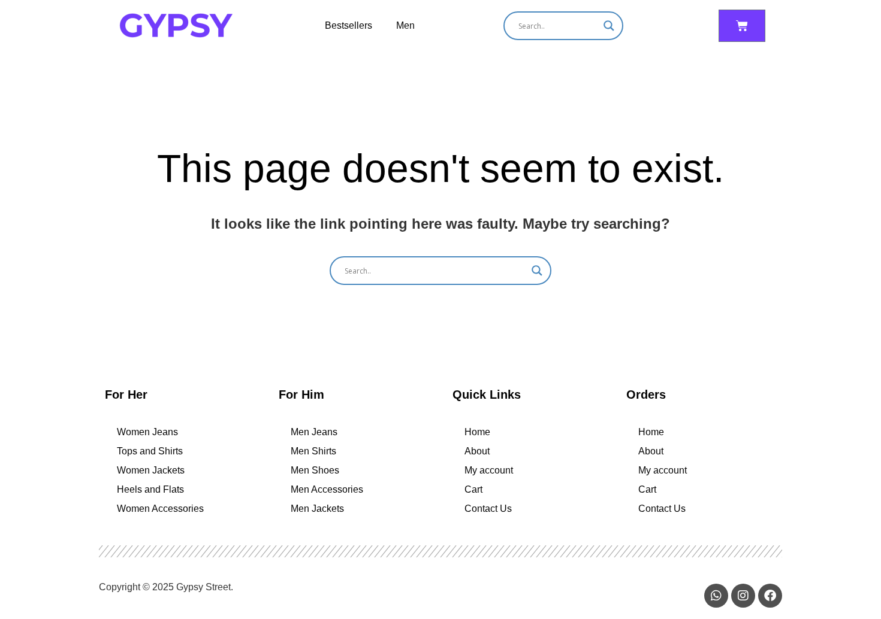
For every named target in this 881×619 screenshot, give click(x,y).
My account (488, 470)
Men (405, 25)
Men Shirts (313, 451)
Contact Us (488, 508)
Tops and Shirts (150, 451)
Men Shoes (315, 470)
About (477, 451)
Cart (473, 489)
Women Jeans (147, 432)
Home (477, 432)
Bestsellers (348, 25)
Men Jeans (314, 432)
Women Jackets (151, 470)
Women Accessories (160, 508)
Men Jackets (317, 508)
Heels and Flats (150, 489)
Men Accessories (327, 489)
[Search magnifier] (609, 25)
